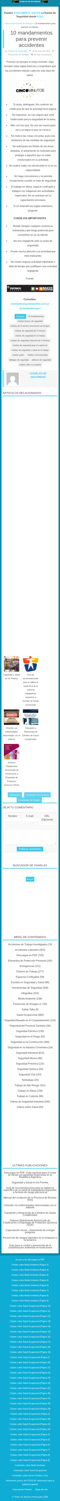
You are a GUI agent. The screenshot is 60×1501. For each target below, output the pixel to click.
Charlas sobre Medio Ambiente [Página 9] (30, 1300)
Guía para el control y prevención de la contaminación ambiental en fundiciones (30, 1246)
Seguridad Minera (27, 1058)
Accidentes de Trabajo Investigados (27, 944)
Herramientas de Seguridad (27, 987)
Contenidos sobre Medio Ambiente (30, 1465)
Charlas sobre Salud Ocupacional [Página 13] (30, 1321)
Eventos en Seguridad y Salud (27, 982)
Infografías (27, 993)
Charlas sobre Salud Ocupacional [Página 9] (30, 1460)
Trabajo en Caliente (27, 1096)
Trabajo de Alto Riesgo (26, 1085)
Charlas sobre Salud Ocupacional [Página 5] (30, 1439)
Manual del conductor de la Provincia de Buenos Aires (30, 1198)
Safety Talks (28, 1009)
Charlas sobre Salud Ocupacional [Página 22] (30, 1373)
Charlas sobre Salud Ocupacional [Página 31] (30, 1424)
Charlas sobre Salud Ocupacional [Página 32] (30, 1429)
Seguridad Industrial (27, 1053)
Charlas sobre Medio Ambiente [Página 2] (30, 1265)
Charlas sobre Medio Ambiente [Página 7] (30, 1290)
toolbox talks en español (30, 365)
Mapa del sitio (41, 1489)
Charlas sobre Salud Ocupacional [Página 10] (30, 1306)
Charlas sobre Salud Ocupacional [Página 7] (30, 1450)
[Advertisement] (30, 524)
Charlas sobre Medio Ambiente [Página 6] (30, 1285)
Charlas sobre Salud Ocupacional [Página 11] (30, 1311)
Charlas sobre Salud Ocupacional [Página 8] (30, 1455)
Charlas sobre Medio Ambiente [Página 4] (30, 1275)
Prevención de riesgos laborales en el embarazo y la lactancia (30, 1238)
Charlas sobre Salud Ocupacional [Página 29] (30, 1409)
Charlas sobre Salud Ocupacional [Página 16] (30, 1337)
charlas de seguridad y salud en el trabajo (30, 350)
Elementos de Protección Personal (27, 960)
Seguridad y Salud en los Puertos (30, 1182)
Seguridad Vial (27, 1074)
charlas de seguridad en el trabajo (30, 336)
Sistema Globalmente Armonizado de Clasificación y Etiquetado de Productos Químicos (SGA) (11, 773)
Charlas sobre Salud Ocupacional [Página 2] (30, 1357)
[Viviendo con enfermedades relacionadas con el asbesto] (11, 717)
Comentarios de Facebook (37, 795)
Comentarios (14, 795)
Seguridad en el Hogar (27, 1036)
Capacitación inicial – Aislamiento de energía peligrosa (30, 1231)
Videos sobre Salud (27, 1107)
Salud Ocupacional (26, 1015)
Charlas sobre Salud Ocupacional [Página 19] (30, 1352)
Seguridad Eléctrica (27, 1031)
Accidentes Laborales (27, 950)
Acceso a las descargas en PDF (30, 1259)
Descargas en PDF (26, 955)
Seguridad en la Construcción (27, 1042)
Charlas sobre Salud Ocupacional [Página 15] (30, 1331)
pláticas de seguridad (41, 360)
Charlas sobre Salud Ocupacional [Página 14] (30, 1326)
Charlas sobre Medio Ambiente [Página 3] (30, 1270)
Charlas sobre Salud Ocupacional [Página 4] (30, 1434)
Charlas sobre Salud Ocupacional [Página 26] (30, 1393)
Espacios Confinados (27, 977)
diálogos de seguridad (19, 360)
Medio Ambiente (27, 998)
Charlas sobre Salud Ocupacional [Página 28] (30, 1403)
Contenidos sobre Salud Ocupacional (30, 1470)
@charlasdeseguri (30, 308)
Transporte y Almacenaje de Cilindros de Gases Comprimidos (30, 1214)
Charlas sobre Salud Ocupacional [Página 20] (30, 1362)
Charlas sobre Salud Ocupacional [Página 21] (30, 1367)
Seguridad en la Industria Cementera (28, 1047)
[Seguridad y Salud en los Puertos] (11, 664)
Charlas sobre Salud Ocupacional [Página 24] (30, 1383)
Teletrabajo (28, 1080)
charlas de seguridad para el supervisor (30, 345)
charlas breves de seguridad (30, 321)
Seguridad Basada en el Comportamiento (27, 1020)
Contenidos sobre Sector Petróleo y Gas (30, 1475)
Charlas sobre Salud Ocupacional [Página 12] (30, 1316)
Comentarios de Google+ (29, 800)
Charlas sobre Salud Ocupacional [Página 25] (30, 1388)
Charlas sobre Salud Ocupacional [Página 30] (30, 1419)
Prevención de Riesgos (26, 1004)
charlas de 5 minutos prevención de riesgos (30, 326)
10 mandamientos (36, 316)
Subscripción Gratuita (22, 1489)
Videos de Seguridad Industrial (27, 1101)
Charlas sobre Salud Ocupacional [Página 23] (30, 1378)
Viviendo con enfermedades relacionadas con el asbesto (30, 1206)
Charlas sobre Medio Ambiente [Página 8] (30, 1295)
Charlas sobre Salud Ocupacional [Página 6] (30, 1445)
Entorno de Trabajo (26, 971)
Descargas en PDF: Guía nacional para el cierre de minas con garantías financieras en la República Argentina (30, 1174)
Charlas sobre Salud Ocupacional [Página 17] (30, 1342)
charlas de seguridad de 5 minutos (30, 331)
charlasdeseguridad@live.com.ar (30, 303)
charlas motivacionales (37, 355)
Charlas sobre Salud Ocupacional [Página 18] (30, 1347)
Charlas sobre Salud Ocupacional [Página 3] (30, 1414)
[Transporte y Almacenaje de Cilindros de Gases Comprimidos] (31, 717)
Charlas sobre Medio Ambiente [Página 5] (30, 1280)
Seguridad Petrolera (27, 1063)
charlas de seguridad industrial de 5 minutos (30, 340)
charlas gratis (18, 355)
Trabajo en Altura (27, 1090)
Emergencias (27, 966)
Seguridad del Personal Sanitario (27, 1025)
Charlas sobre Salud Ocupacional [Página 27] (30, 1398)
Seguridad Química (27, 1069)
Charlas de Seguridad (17, 51)
